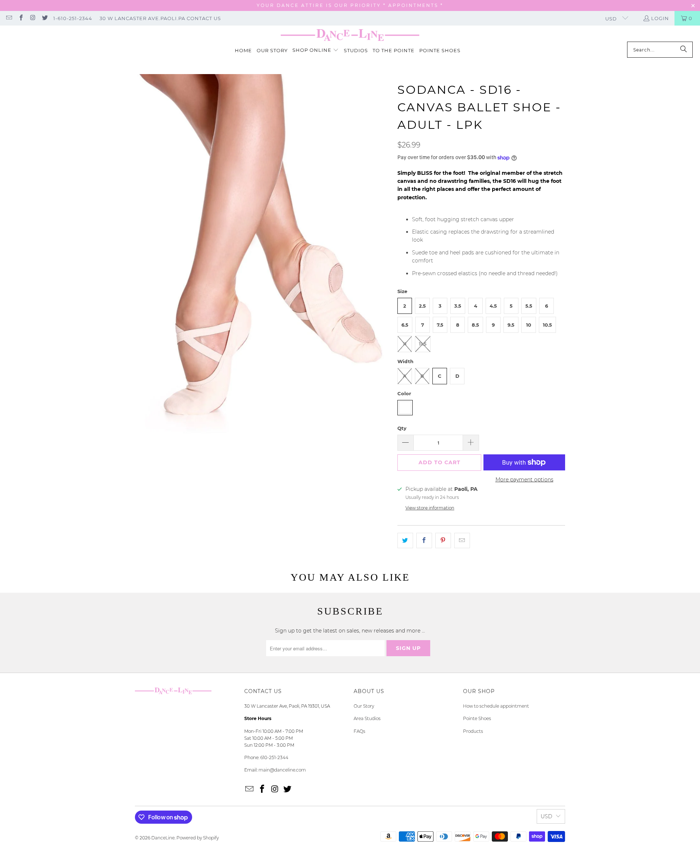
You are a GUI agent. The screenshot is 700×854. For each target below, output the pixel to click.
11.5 (423, 344)
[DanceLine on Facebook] (20, 18)
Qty (402, 428)
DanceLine (163, 837)
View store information (429, 508)
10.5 (547, 325)
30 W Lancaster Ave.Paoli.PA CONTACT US (160, 18)
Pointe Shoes (477, 718)
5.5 (528, 306)
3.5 (457, 306)
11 (405, 344)
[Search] (683, 50)
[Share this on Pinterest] (443, 540)
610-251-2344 (274, 757)
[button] (315, 50)
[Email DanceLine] (8, 18)
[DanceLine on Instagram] (32, 18)
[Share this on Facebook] (424, 540)
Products (473, 731)
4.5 (493, 306)
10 (528, 325)
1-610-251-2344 (72, 18)
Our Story (364, 706)
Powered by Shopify (197, 837)
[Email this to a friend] (462, 540)
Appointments (414, 5)
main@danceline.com (282, 770)
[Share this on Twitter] (405, 540)
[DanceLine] (350, 35)
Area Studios (367, 718)
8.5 (475, 325)
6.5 (404, 325)
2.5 (422, 306)
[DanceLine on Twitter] (44, 18)
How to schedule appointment (496, 706)
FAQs (359, 731)
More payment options (524, 479)
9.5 (511, 325)
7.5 (440, 325)
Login (660, 18)
